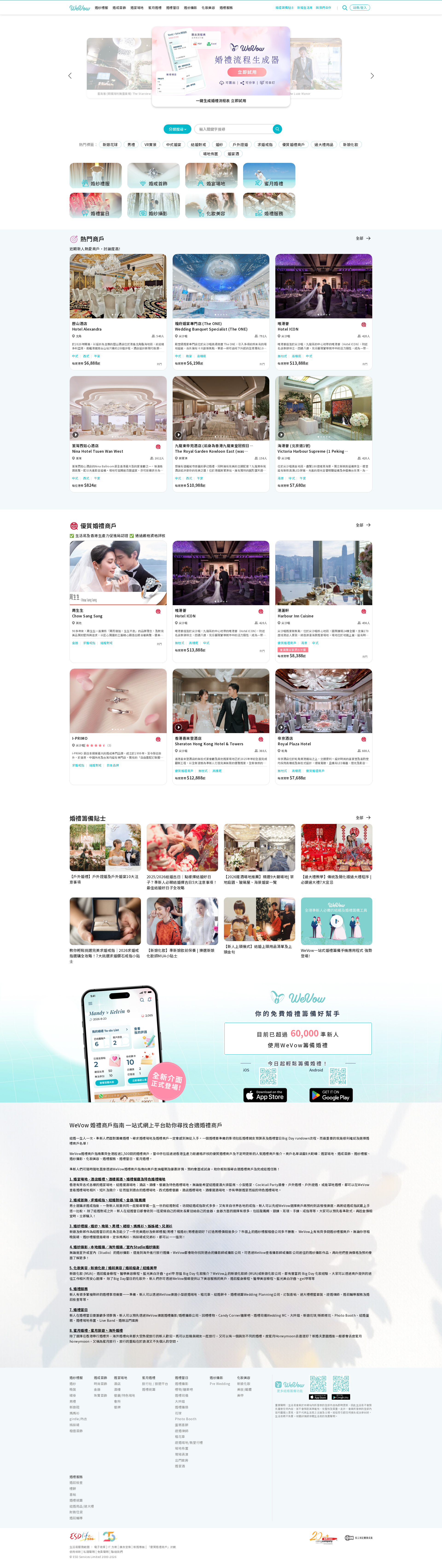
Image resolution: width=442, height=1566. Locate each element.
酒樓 (117, 1389)
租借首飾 (76, 1430)
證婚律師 (181, 1430)
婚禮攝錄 (181, 1407)
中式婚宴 (173, 144)
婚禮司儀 (181, 1395)
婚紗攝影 (190, 7)
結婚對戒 (198, 144)
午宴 (97, 356)
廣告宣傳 (125, 1547)
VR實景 (151, 144)
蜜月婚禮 (155, 7)
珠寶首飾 (100, 1395)
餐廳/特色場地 (124, 1395)
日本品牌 (113, 765)
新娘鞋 (74, 1407)
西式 (86, 356)
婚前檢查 (76, 1482)
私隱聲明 (89, 1552)
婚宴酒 (233, 153)
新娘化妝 (350, 144)
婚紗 (219, 144)
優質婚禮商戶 (293, 144)
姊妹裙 (74, 1424)
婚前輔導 (76, 1518)
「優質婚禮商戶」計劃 (161, 1547)
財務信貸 (76, 1512)
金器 (75, 643)
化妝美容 (208, 7)
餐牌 (117, 1407)
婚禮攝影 (181, 1383)
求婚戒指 (265, 144)
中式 (75, 356)
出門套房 (181, 1460)
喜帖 (73, 1494)
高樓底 (201, 356)
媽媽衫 (74, 1413)
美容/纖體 (244, 1389)
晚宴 (189, 356)
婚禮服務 (226, 7)
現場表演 (181, 1454)
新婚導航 (139, 1547)
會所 (117, 1401)
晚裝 (73, 1389)
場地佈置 (210, 153)
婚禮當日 (173, 7)
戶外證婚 (240, 144)
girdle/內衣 (78, 1418)
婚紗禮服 (101, 7)
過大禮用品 (323, 144)
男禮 (131, 144)
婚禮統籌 (148, 1389)
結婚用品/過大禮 (82, 1506)
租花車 (180, 1436)
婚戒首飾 (119, 7)
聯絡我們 (117, 1552)
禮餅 (73, 1488)
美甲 (240, 1395)
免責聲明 (103, 1552)
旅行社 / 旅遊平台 (155, 1383)
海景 (281, 478)
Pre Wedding (220, 1383)
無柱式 (282, 356)
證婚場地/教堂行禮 (189, 1442)
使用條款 (75, 1552)
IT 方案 (112, 1547)
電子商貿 (100, 1547)
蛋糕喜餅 (181, 1424)
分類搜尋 (176, 129)
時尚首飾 (100, 1383)
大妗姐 (180, 1401)
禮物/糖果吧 (184, 1389)
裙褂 (73, 1395)
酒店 (117, 1383)
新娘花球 (110, 144)
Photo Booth (185, 1418)
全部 (359, 238)
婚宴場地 (137, 7)
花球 (178, 1413)
